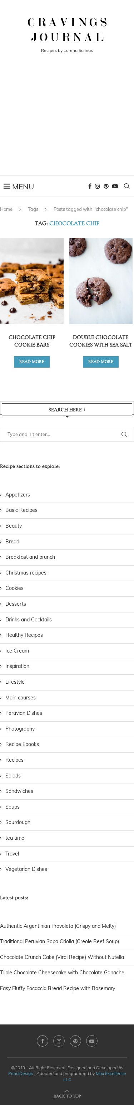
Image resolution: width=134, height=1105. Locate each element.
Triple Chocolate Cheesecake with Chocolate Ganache (62, 972)
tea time (14, 838)
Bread (12, 541)
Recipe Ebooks (22, 744)
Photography (20, 729)
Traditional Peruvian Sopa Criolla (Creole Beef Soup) (59, 941)
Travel (12, 853)
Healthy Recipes (24, 635)
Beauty (13, 526)
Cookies (14, 588)
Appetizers (17, 494)
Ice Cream (17, 651)
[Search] (126, 186)
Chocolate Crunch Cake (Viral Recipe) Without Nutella (62, 957)
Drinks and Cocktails (28, 619)
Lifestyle (15, 682)
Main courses (20, 697)
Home (6, 209)
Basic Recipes (21, 510)
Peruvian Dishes (23, 713)
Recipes (14, 760)
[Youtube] (115, 186)
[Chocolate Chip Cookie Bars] (32, 281)
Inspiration (17, 666)
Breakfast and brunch (30, 557)
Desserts (15, 604)
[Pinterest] (106, 186)
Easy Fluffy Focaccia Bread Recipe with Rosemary (57, 988)
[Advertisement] (67, 123)
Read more (31, 361)
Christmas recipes (25, 573)
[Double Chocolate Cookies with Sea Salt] (101, 281)
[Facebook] (89, 186)
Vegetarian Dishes (26, 869)
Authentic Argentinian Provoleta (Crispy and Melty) (58, 926)
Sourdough (17, 822)
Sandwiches (19, 791)
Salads (13, 775)
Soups (12, 807)
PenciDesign (20, 1073)
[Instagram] (97, 186)
